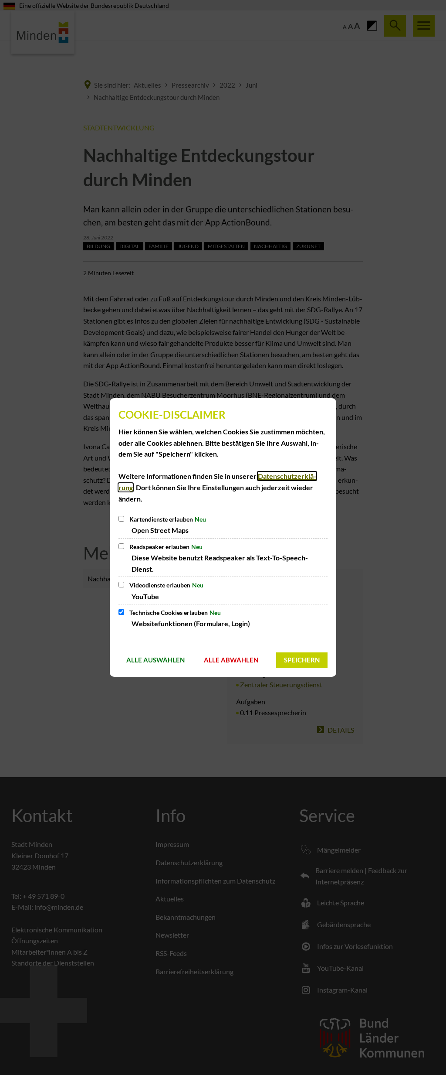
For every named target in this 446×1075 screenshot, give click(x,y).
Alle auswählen (155, 660)
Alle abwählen (231, 660)
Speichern (302, 660)
